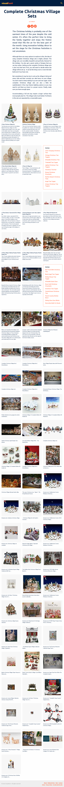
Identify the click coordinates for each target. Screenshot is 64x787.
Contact (60, 783)
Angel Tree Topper (50, 181)
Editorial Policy (51, 783)
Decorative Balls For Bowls (52, 303)
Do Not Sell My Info (57, 784)
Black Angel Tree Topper (52, 274)
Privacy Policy (49, 784)
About (45, 783)
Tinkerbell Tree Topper (51, 162)
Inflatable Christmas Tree (52, 159)
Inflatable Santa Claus (51, 281)
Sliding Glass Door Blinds (52, 300)
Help (57, 783)
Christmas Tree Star (50, 169)
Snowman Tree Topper (51, 288)
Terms (43, 784)
